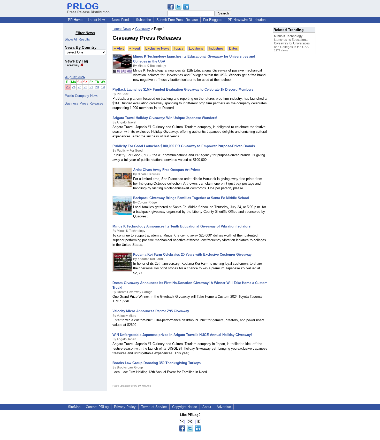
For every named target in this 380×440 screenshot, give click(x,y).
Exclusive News (157, 48)
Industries (216, 48)
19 (103, 87)
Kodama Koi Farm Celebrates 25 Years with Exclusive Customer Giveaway (192, 254)
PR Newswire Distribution (246, 20)
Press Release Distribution (88, 12)
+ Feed (134, 48)
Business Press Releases (84, 103)
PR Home (75, 20)
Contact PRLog (97, 407)
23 (79, 87)
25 (68, 87)
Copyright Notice (184, 407)
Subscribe (143, 20)
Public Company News (81, 96)
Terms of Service (154, 407)
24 (73, 87)
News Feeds (121, 20)
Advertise (224, 407)
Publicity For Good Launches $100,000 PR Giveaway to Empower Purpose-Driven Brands (183, 146)
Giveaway (72, 65)
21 (91, 87)
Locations (196, 48)
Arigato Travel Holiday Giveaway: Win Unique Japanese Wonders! (164, 118)
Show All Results (77, 39)
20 (97, 87)
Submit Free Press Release (177, 20)
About (206, 407)
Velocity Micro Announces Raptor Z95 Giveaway (150, 311)
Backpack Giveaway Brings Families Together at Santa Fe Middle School (191, 198)
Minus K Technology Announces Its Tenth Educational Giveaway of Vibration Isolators (181, 226)
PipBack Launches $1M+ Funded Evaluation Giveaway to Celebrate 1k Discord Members (182, 89)
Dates (233, 48)
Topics (179, 48)
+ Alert (119, 48)
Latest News (97, 20)
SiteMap (74, 407)
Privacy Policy (125, 407)
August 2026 (75, 77)
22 (85, 87)
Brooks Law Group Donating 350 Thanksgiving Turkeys (156, 363)
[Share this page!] (178, 8)
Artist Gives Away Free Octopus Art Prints (166, 170)
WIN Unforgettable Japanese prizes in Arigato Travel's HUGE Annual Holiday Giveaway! (182, 335)
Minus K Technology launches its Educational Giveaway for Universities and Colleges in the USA (292, 41)
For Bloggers (212, 20)
